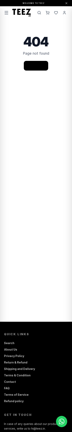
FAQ (7, 388)
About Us (10, 349)
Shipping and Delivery (19, 369)
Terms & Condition (17, 375)
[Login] (64, 12)
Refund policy (14, 401)
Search (9, 343)
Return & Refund (15, 362)
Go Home (36, 65)
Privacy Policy (14, 356)
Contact (10, 381)
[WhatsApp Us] (61, 421)
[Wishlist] (56, 12)
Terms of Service (16, 394)
